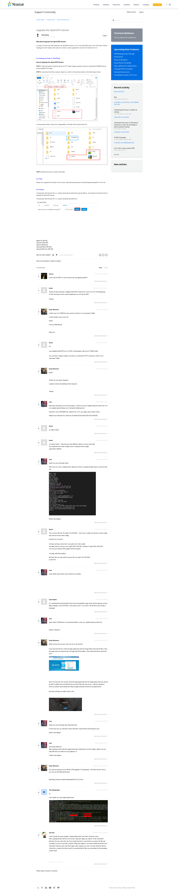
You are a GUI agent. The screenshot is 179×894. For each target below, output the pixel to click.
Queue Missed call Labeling (122, 63)
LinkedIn (106, 255)
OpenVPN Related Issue (63, 19)
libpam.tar (64, 72)
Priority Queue (118, 57)
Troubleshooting (51, 19)
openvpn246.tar (82, 193)
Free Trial (157, 5)
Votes (106, 267)
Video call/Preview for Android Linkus (125, 66)
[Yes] (39, 274)
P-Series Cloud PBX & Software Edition (126, 103)
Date (100, 267)
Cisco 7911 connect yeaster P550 (124, 148)
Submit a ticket (131, 12)
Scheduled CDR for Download (123, 69)
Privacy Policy (122, 887)
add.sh (70, 72)
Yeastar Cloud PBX (121, 117)
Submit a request (56, 261)
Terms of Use (113, 887)
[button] (53, 255)
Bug (115, 97)
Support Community (45, 12)
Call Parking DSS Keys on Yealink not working (125, 111)
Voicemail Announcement (121, 72)
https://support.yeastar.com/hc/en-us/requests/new (86, 686)
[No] (39, 278)
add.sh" (90, 839)
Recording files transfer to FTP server (125, 75)
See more (116, 154)
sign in (43, 871)
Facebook (100, 255)
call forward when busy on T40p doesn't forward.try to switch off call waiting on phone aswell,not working (126, 125)
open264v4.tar (73, 198)
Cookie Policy (131, 887)
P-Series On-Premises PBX (124, 143)
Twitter (103, 255)
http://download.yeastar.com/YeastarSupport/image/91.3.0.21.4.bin (85, 182)
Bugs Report (119, 91)
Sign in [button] (141, 12)
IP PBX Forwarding (120, 137)
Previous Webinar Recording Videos (125, 37)
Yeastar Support (40, 19)
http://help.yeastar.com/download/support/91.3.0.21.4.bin (66, 779)
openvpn (57, 72)
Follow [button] (105, 35)
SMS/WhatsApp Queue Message (124, 54)
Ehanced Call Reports (120, 60)
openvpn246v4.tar (41, 249)
